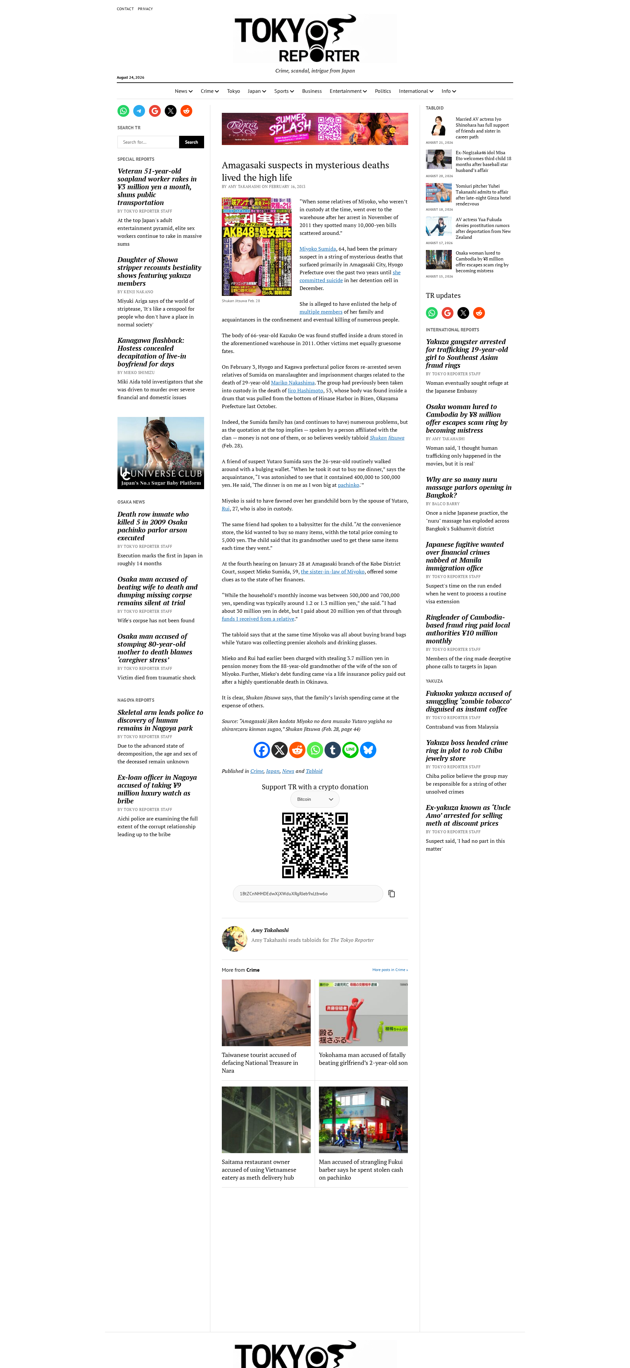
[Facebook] (262, 750)
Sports (281, 91)
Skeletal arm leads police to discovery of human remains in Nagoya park (160, 720)
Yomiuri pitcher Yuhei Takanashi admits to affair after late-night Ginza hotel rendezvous (483, 195)
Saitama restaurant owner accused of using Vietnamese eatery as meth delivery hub (259, 1169)
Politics (383, 91)
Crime (207, 91)
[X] (279, 750)
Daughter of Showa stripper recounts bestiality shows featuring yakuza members (159, 271)
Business (312, 91)
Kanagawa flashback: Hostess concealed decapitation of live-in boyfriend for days (151, 352)
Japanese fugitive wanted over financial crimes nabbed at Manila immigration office (465, 556)
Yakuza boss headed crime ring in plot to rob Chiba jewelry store (467, 750)
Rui (226, 508)
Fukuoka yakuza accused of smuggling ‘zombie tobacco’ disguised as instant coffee (468, 701)
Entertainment (346, 91)
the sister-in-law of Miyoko (333, 571)
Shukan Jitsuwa (387, 437)
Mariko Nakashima (293, 382)
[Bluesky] (368, 750)
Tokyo (233, 91)
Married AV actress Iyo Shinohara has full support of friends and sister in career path (482, 128)
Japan (254, 91)
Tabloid (314, 771)
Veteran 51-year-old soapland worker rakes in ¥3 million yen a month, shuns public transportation (157, 186)
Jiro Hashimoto (305, 390)
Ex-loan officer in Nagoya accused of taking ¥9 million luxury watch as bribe (157, 789)
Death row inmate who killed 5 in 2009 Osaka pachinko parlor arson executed (153, 526)
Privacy (145, 8)
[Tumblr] (333, 750)
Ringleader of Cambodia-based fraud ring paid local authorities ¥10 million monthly (468, 629)
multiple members (321, 311)
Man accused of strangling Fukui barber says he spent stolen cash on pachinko (361, 1169)
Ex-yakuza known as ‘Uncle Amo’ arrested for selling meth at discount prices (468, 815)
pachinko (348, 484)
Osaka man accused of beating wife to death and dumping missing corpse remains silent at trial (157, 591)
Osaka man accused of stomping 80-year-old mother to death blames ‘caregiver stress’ (154, 648)
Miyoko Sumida (318, 248)
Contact (125, 8)
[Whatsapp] (315, 750)
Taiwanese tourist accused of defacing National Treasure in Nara (260, 1062)
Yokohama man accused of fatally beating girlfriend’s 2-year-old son (363, 1059)
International (413, 91)
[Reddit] (297, 750)
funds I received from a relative (258, 618)
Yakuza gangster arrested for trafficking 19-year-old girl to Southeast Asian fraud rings (467, 353)
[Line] (350, 750)
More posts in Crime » (390, 969)
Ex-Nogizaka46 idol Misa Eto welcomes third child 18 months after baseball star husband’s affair (483, 161)
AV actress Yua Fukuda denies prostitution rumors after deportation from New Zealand (483, 228)
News (181, 91)
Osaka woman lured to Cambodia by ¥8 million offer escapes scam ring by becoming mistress (482, 262)
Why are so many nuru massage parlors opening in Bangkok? (469, 487)
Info (446, 91)
